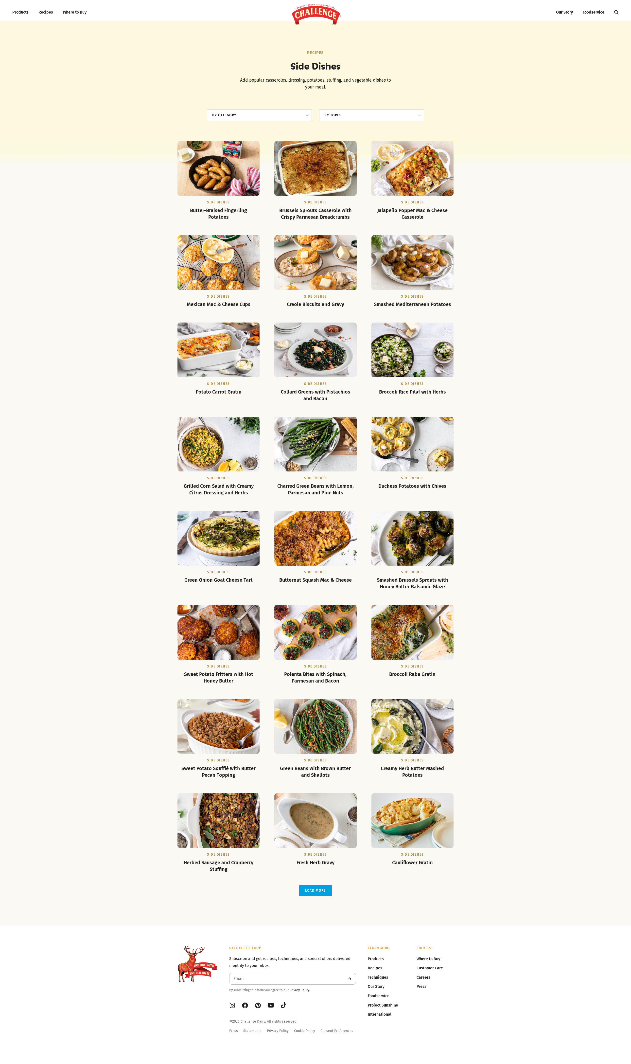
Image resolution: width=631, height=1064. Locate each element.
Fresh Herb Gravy (315, 863)
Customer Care (430, 968)
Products (20, 12)
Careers (423, 977)
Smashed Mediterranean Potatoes (412, 304)
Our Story (564, 12)
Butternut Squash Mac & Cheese (315, 580)
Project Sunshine (383, 1005)
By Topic (332, 115)
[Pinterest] (258, 1005)
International (379, 1014)
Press (233, 1031)
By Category (224, 115)
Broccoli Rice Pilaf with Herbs (412, 392)
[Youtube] (271, 1005)
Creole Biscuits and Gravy (315, 304)
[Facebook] (245, 1005)
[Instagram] (232, 1005)
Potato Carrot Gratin (219, 392)
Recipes (45, 12)
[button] (315, 890)
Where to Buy (75, 12)
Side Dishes (218, 202)
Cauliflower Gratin (412, 863)
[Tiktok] (283, 1005)
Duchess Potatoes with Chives (412, 486)
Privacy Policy (299, 990)
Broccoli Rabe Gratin (412, 674)
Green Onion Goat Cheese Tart (218, 580)
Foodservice (593, 12)
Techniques (378, 977)
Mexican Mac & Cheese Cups (218, 304)
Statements (252, 1031)
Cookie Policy (304, 1031)
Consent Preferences (336, 1031)
